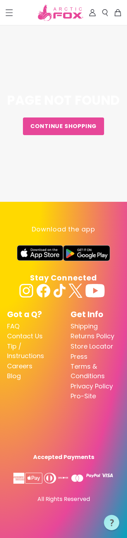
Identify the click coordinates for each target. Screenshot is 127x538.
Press (79, 356)
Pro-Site (83, 396)
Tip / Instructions (25, 351)
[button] (112, 523)
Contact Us (25, 336)
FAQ (13, 326)
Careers (19, 366)
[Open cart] (117, 12)
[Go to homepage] (60, 12)
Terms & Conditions (88, 371)
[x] (75, 291)
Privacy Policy (92, 386)
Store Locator (92, 346)
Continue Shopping (63, 126)
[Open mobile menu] (9, 12)
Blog (14, 375)
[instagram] (26, 291)
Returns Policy (92, 336)
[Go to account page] (92, 12)
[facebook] (43, 291)
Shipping (84, 326)
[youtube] (95, 291)
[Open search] (105, 12)
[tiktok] (59, 291)
